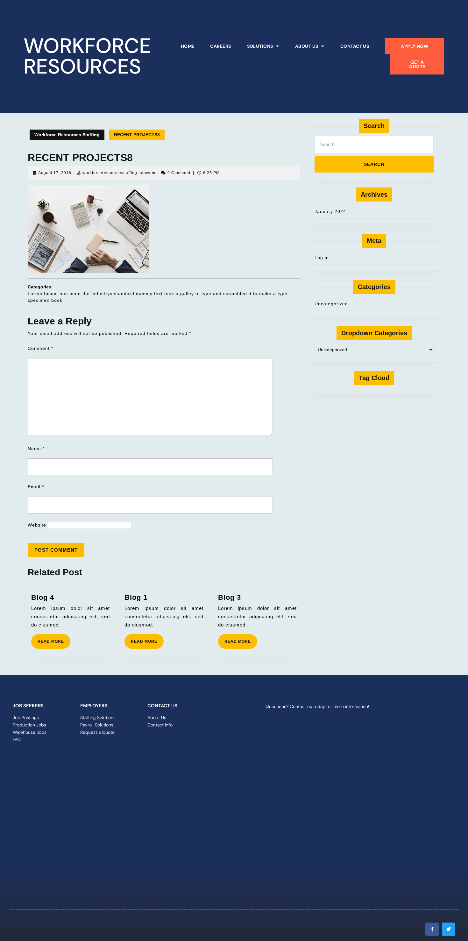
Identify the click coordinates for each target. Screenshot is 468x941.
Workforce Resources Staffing (67, 134)
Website (37, 524)
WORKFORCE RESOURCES (87, 56)
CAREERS (220, 46)
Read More (54, 639)
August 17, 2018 (54, 173)
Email (36, 486)
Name (36, 448)
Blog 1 (135, 597)
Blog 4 (42, 597)
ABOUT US (306, 46)
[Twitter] (448, 929)
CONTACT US (354, 46)
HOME (188, 46)
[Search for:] (374, 146)
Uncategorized (331, 303)
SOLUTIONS (260, 46)
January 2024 (330, 211)
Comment (40, 348)
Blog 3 (229, 597)
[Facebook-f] (432, 929)
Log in (322, 257)
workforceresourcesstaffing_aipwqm (118, 173)
